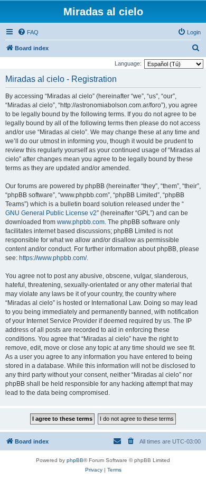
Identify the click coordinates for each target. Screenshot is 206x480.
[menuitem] (28, 32)
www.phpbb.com (81, 222)
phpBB (75, 460)
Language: (128, 63)
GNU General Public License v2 (51, 213)
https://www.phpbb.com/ (53, 258)
